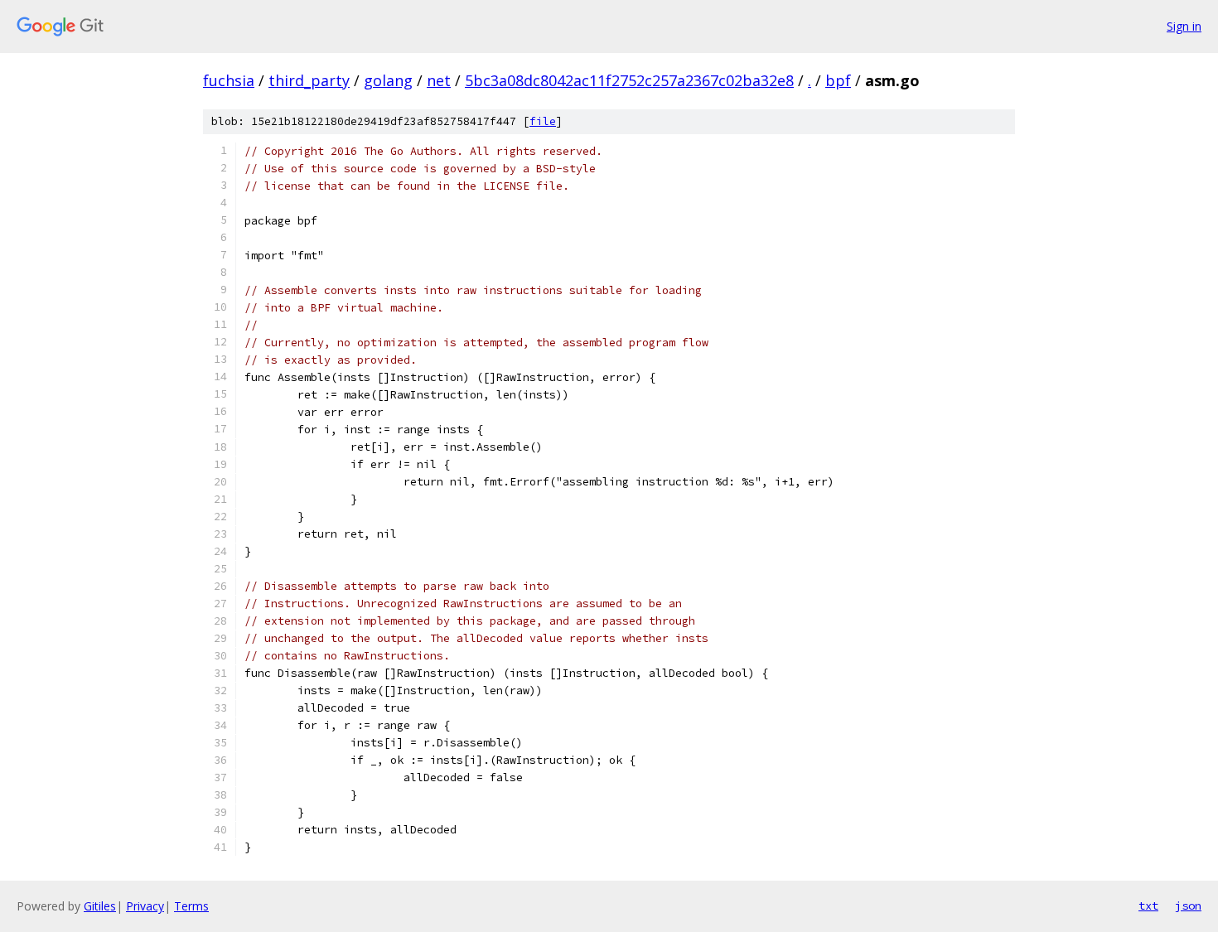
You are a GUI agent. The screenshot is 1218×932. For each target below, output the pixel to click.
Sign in (1184, 26)
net (439, 80)
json (1188, 905)
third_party (309, 80)
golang (388, 80)
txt (1148, 905)
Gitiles (100, 906)
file (542, 121)
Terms (191, 906)
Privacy (145, 906)
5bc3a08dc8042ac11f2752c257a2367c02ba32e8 (629, 80)
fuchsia (228, 80)
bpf (838, 80)
